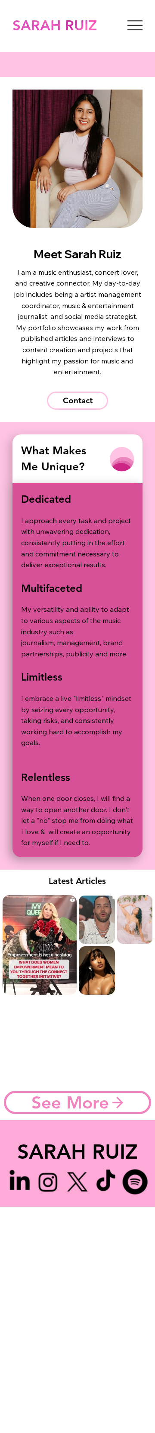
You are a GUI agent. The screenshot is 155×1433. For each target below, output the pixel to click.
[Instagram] (48, 1181)
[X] (77, 1181)
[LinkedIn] (19, 1181)
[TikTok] (106, 1181)
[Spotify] (135, 1181)
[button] (77, 401)
